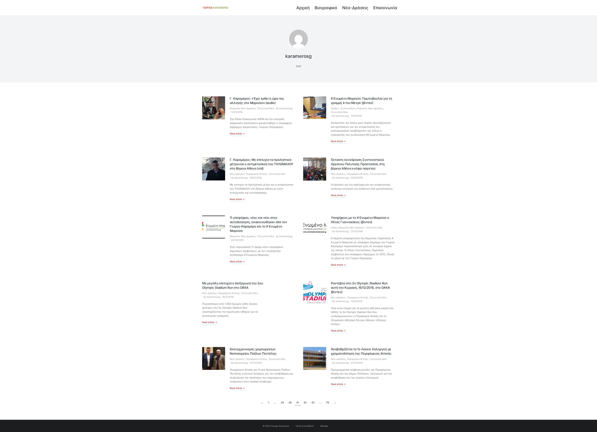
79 (327, 402)
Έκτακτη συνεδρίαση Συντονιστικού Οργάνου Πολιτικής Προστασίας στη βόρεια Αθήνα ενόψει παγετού (358, 164)
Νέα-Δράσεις (248, 108)
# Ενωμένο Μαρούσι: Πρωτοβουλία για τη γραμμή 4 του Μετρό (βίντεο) (361, 101)
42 (305, 402)
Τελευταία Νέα (265, 108)
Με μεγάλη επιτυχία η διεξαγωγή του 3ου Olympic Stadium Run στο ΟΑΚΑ (232, 285)
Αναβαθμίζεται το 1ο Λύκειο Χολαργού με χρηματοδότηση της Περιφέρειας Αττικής (361, 351)
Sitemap (324, 426)
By (284, 108)
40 (290, 402)
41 (297, 402)
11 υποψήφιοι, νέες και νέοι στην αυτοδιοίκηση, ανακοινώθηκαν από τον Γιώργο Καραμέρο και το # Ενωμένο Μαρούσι (258, 224)
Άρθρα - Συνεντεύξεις (343, 108)
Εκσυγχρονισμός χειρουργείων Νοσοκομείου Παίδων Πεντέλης (253, 351)
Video (334, 227)
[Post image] (213, 107)
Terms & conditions (305, 426)
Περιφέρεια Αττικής (256, 173)
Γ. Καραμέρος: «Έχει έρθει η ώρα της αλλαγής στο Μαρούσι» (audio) (257, 101)
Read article (236, 133)
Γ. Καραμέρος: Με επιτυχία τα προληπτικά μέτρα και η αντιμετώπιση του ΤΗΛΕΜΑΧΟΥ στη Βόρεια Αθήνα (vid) (262, 164)
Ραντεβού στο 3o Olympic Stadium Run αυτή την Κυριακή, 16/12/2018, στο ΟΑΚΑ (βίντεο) (360, 287)
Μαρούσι (235, 108)
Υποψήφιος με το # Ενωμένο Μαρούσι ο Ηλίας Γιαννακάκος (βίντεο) (360, 220)
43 (313, 402)
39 (282, 402)
